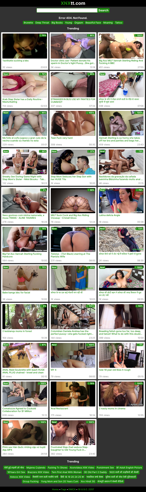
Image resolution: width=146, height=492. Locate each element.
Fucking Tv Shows (57, 467)
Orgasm (79, 22)
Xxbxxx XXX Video (20, 476)
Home (55, 489)
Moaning (108, 22)
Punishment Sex (105, 467)
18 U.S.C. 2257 (86, 489)
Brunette (28, 22)
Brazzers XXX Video (38, 472)
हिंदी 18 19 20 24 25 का (72, 476)
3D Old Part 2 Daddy (95, 472)
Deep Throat (42, 22)
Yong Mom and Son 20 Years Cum (59, 481)
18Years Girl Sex (16, 472)
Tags (63, 489)
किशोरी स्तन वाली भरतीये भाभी (45, 476)
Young (68, 22)
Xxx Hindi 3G (88, 481)
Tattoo (118, 22)
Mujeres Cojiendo (36, 467)
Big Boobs (57, 22)
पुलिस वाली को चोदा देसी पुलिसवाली (121, 476)
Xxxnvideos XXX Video (82, 467)
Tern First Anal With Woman (66, 472)
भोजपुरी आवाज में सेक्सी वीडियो (110, 481)
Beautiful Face (93, 22)
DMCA (72, 489)
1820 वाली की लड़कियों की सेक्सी (124, 472)
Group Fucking (30, 481)
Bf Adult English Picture (129, 467)
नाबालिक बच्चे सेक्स (95, 476)
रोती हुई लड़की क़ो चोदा (14, 467)
